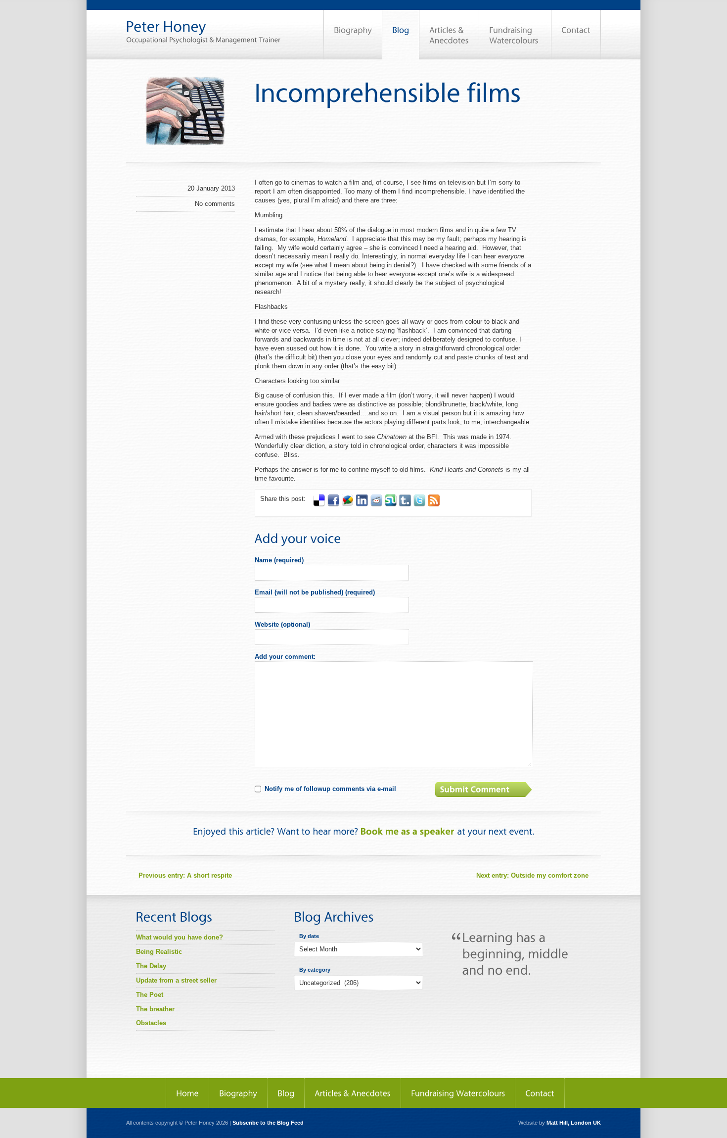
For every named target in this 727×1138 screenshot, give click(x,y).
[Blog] (400, 34)
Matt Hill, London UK (573, 1123)
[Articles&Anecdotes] (353, 1093)
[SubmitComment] (484, 789)
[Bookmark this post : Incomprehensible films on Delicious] (319, 504)
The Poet (149, 994)
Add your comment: (285, 656)
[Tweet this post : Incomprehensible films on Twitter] (419, 504)
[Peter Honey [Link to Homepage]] (203, 22)
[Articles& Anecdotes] (449, 34)
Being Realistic (159, 951)
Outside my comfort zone (532, 875)
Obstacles (151, 1023)
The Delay (151, 966)
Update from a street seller (176, 980)
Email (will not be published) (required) (315, 592)
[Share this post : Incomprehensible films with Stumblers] (391, 504)
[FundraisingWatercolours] (515, 34)
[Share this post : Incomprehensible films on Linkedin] (362, 504)
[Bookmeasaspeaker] (407, 831)
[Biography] (353, 34)
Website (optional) (282, 624)
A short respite (185, 875)
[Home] (187, 1093)
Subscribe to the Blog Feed (268, 1123)
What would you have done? (179, 937)
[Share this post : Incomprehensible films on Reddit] (376, 504)
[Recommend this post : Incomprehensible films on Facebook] (333, 504)
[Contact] (575, 34)
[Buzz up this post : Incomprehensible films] (348, 504)
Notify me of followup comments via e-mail (330, 788)
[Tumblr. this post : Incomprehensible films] (405, 504)
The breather (155, 1009)
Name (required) (279, 560)
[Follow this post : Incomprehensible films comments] (434, 504)
